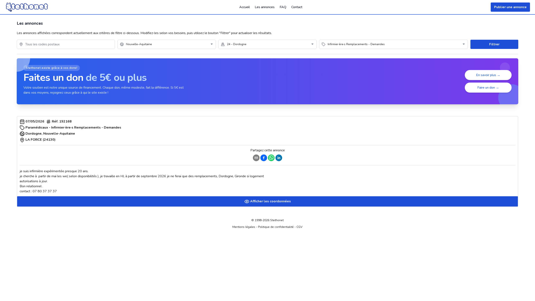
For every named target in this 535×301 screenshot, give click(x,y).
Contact (296, 7)
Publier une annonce (510, 7)
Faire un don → (488, 87)
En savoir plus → (488, 75)
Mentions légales (243, 227)
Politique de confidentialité (276, 227)
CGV (300, 227)
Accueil (244, 7)
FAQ (283, 7)
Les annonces (265, 7)
